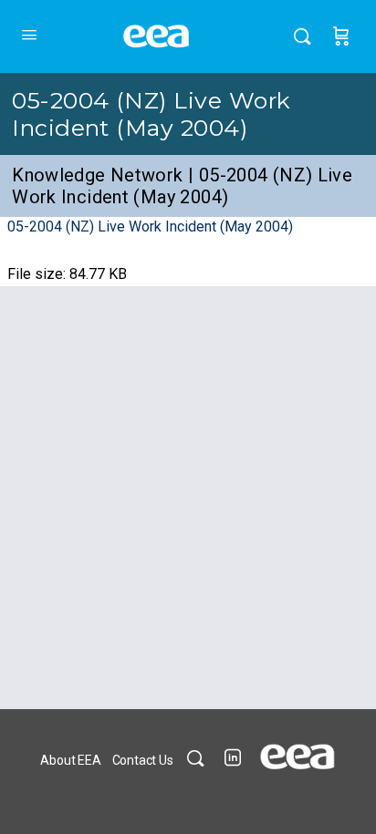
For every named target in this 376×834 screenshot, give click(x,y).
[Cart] (341, 36)
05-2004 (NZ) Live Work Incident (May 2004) (151, 114)
